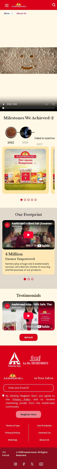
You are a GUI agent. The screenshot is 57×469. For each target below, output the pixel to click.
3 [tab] (32, 279)
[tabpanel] (28, 60)
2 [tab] (29, 279)
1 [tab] (25, 279)
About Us (44, 439)
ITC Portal (5, 454)
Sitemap (12, 439)
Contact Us (44, 432)
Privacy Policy (22, 399)
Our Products (44, 425)
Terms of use (13, 425)
